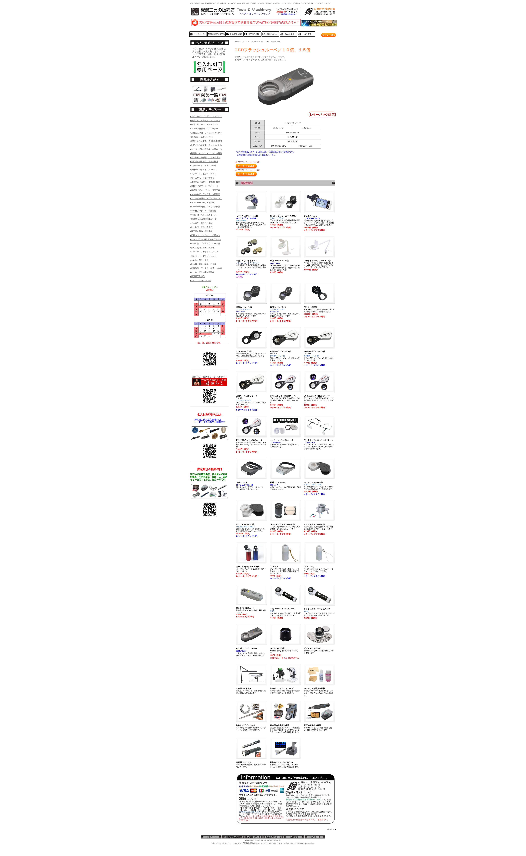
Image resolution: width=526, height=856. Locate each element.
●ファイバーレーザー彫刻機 (202, 202)
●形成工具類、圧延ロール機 (202, 248)
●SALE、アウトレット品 (200, 280)
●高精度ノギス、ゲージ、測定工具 (205, 190)
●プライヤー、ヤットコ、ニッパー (205, 252)
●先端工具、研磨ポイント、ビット (205, 120)
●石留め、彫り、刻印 (199, 260)
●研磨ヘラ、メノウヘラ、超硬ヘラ (205, 235)
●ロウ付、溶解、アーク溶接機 (203, 211)
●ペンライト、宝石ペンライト (203, 174)
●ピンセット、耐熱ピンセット (203, 256)
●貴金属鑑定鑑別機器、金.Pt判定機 (205, 157)
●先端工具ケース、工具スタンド (204, 124)
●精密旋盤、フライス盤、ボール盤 (205, 243)
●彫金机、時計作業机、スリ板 (203, 264)
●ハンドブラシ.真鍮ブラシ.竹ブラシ (205, 239)
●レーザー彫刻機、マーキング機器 (205, 207)
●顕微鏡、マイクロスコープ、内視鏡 (206, 153)
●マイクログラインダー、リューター (206, 116)
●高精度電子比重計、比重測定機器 (205, 182)
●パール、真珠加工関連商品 (202, 272)
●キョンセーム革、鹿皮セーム (203, 215)
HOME (237, 41)
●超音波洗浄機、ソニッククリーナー (206, 133)
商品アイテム (246, 41)
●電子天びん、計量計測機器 (202, 178)
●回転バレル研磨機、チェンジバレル (206, 145)
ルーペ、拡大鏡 (258, 41)
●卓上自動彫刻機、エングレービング (206, 198)
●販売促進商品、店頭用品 (201, 231)
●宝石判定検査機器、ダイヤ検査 (204, 161)
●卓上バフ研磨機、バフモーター (204, 129)
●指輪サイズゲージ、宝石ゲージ (204, 186)
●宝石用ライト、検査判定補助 (203, 165)
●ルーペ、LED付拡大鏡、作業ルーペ (206, 149)
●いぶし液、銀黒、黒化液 (201, 227)
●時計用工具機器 (197, 276)
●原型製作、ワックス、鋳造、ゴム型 (206, 268)
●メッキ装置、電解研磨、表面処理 (205, 194)
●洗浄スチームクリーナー (201, 137)
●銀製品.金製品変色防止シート (203, 219)
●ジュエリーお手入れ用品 (201, 223)
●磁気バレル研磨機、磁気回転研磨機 (206, 141)
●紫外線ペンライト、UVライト (203, 170)
